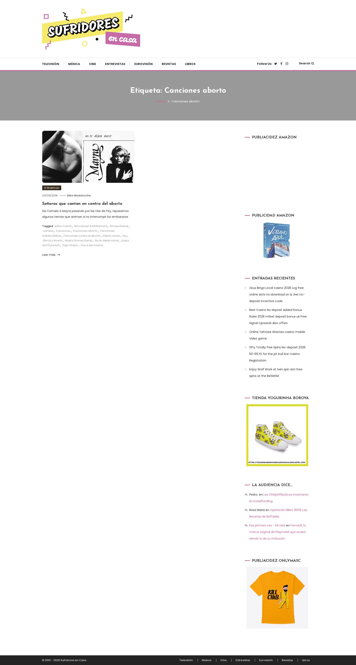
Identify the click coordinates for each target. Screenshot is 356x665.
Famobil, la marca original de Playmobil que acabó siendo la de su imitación (277, 532)
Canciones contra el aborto (81, 236)
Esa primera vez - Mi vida (267, 525)
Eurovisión (143, 64)
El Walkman (51, 188)
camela (48, 231)
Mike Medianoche (79, 195)
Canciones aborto (85, 231)
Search (304, 63)
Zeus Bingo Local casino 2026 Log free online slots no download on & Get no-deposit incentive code (277, 294)
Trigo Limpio (70, 245)
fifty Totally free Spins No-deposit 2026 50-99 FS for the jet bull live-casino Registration (277, 354)
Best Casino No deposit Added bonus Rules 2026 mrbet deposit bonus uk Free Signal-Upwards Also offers (278, 316)
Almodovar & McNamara (90, 226)
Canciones (63, 231)
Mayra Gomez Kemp (79, 240)
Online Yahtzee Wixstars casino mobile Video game (277, 335)
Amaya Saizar (119, 226)
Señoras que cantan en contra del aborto (82, 204)
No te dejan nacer (107, 240)
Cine (92, 64)
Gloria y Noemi (52, 240)
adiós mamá (62, 226)
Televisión (50, 64)
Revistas (169, 64)
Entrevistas (115, 64)
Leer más (49, 255)
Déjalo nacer (111, 236)
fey (125, 236)
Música (74, 64)
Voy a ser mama (92, 245)
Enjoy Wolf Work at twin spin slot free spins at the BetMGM (275, 372)
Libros (190, 64)
